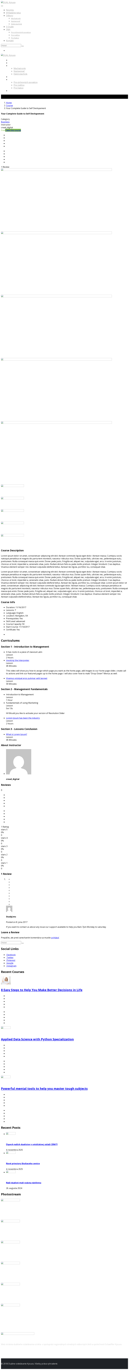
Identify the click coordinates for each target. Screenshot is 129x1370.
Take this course (13, 130)
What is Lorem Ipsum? (16, 734)
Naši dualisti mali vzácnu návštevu (23, 1182)
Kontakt (10, 40)
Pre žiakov (15, 38)
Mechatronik (16, 18)
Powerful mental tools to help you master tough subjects (44, 1088)
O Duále (10, 26)
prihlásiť (55, 937)
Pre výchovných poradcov (21, 32)
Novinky (10, 10)
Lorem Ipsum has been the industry (23, 718)
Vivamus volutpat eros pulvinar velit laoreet (26, 678)
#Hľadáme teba (13, 12)
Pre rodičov (15, 35)
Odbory (9, 15)
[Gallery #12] (10, 1263)
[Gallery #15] (10, 1200)
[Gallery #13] (10, 1242)
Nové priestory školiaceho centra (23, 1163)
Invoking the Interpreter (17, 660)
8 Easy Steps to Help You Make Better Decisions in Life (41, 990)
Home (9, 102)
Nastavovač (15, 21)
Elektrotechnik (16, 24)
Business (5, 122)
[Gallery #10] (10, 1305)
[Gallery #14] (10, 1221)
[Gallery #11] (10, 1284)
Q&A (8, 29)
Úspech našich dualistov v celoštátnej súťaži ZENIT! (32, 1144)
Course (9, 105)
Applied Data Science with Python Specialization (37, 1039)
